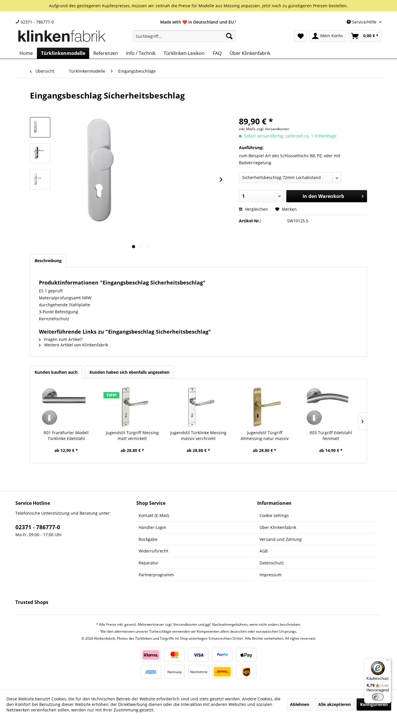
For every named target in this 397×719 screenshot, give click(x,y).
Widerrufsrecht (153, 551)
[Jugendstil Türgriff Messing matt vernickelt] (132, 406)
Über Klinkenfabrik (278, 527)
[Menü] (387, 661)
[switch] (378, 696)
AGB (264, 551)
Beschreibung (48, 260)
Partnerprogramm (156, 574)
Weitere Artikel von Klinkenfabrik (75, 345)
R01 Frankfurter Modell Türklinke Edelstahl (66, 435)
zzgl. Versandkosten (273, 128)
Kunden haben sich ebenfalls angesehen (129, 372)
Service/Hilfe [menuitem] (364, 22)
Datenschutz (272, 563)
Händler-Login (152, 527)
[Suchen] (229, 36)
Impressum (271, 574)
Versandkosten (185, 624)
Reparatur (148, 563)
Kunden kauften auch (56, 372)
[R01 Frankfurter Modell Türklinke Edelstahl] (66, 406)
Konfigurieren (374, 704)
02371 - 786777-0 (36, 22)
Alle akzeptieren (334, 704)
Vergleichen (256, 209)
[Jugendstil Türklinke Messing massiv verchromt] (198, 406)
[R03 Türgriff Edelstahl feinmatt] (331, 406)
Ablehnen (299, 704)
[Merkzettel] (300, 36)
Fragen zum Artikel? (63, 339)
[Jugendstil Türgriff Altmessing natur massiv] (265, 406)
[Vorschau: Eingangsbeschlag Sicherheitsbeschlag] (40, 127)
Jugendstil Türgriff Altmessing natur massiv (265, 435)
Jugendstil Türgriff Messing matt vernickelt (132, 435)
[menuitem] (184, 36)
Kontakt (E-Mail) (154, 515)
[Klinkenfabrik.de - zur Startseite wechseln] (61, 37)
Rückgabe (148, 539)
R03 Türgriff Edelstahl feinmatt (331, 435)
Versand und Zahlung (281, 539)
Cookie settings (274, 515)
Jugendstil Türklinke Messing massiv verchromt (198, 435)
